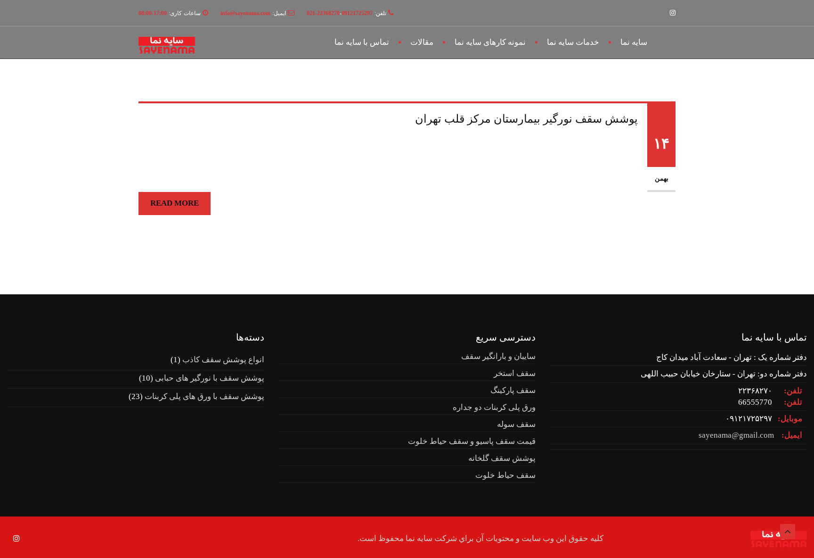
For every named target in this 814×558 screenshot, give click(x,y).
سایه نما (633, 42)
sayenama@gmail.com (736, 435)
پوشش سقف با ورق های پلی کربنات (204, 396)
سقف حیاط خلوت (505, 475)
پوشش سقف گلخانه (502, 458)
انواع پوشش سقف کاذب (223, 359)
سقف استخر (515, 373)
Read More (174, 203)
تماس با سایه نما (361, 42)
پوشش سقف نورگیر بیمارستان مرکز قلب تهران (526, 119)
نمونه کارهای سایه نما (490, 42)
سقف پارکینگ (513, 390)
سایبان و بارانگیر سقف (498, 356)
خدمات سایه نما (573, 42)
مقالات (421, 42)
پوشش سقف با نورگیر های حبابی (209, 378)
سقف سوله (516, 424)
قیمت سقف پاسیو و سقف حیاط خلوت (472, 441)
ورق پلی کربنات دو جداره (494, 407)
